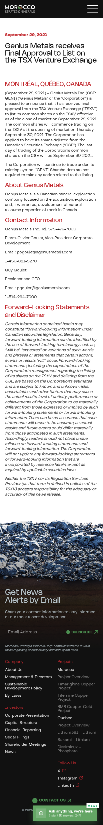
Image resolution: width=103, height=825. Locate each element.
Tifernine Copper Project (73, 697)
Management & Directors (28, 677)
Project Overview (74, 677)
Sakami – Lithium (74, 740)
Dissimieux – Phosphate (69, 749)
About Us (13, 670)
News (10, 752)
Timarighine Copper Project (76, 686)
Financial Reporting (23, 730)
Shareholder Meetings (25, 744)
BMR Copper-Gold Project (75, 709)
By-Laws (13, 695)
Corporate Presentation (27, 715)
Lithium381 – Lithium (77, 732)
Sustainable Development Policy (23, 686)
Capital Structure (21, 723)
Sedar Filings (17, 737)
